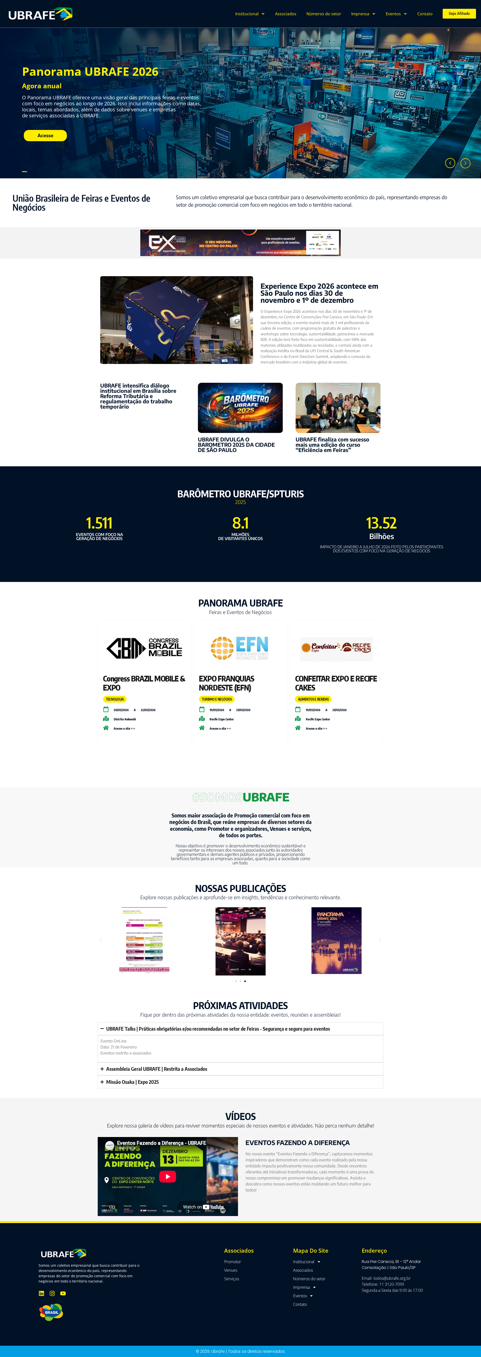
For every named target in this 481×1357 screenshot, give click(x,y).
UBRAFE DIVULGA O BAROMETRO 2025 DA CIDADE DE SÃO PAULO (236, 444)
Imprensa (360, 13)
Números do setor (323, 13)
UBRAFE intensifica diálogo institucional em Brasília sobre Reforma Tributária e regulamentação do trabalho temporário (138, 396)
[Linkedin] (41, 1293)
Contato (425, 13)
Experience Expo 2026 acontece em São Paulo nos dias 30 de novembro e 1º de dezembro (319, 292)
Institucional (247, 13)
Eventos (393, 13)
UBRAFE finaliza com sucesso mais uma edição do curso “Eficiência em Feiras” (332, 444)
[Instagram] (52, 1293)
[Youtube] (63, 1293)
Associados (285, 13)
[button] (101, 679)
